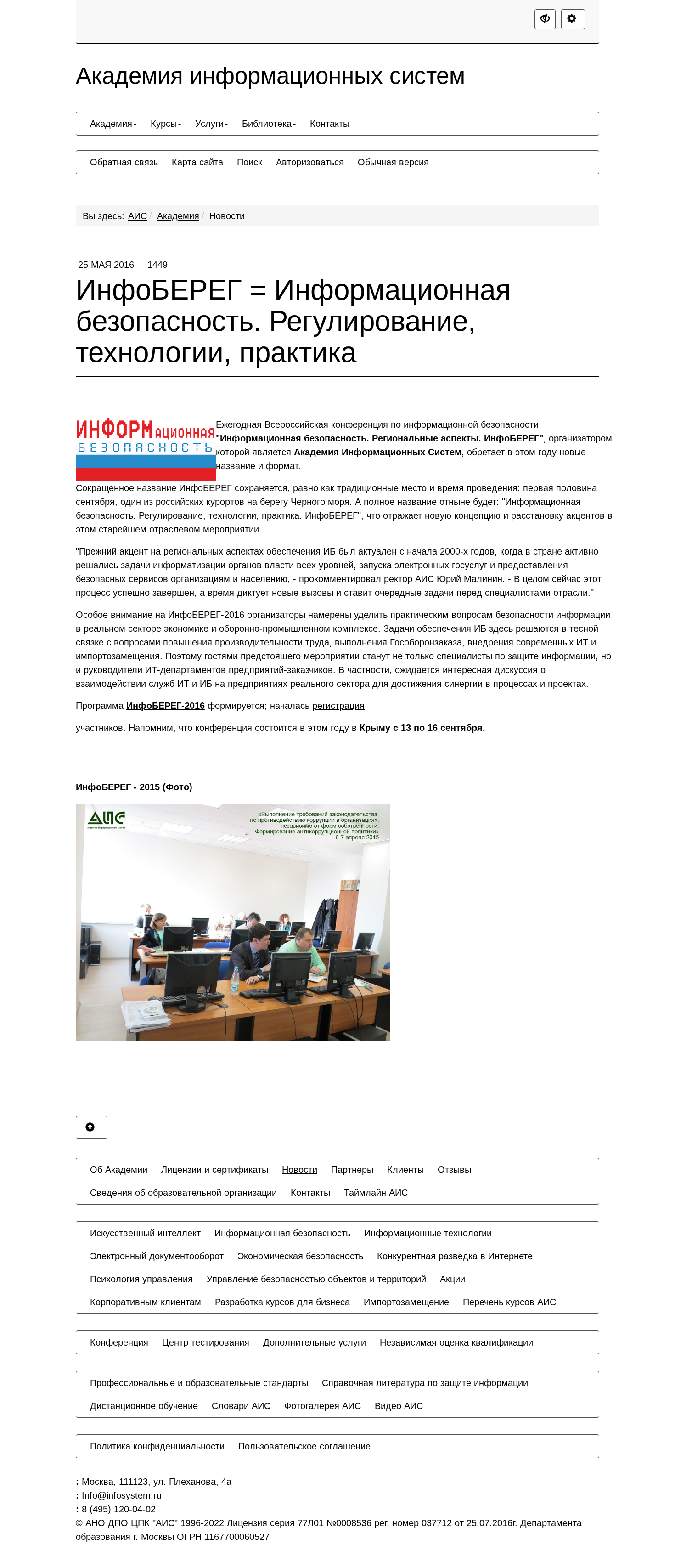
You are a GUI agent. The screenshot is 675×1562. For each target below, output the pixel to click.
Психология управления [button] (141, 1279)
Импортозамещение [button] (406, 1302)
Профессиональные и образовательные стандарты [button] (199, 1383)
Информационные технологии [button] (428, 1233)
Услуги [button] (209, 124)
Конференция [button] (119, 1342)
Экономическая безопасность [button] (300, 1256)
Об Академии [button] (118, 1170)
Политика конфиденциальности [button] (157, 1446)
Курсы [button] (164, 124)
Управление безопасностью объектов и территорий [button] (316, 1279)
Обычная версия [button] (393, 162)
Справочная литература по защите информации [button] (425, 1383)
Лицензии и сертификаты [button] (214, 1170)
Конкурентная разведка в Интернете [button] (455, 1256)
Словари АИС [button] (241, 1406)
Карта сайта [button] (197, 162)
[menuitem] (113, 123)
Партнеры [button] (352, 1170)
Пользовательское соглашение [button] (304, 1446)
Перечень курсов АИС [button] (509, 1302)
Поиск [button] (249, 162)
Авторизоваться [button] (310, 162)
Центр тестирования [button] (205, 1342)
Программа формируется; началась (220, 706)
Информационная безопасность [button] (282, 1233)
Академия (178, 216)
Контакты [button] (329, 124)
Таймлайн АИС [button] (376, 1193)
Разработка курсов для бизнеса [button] (282, 1302)
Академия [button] (111, 124)
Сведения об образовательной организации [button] (183, 1193)
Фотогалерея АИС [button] (322, 1406)
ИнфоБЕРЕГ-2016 (165, 706)
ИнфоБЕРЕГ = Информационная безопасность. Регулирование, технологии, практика (293, 314)
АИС (137, 216)
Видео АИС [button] (399, 1406)
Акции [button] (452, 1279)
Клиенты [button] (405, 1170)
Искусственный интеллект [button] (145, 1233)
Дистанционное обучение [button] (144, 1406)
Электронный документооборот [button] (157, 1256)
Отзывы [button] (454, 1170)
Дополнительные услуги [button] (314, 1342)
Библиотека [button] (267, 124)
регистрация (338, 706)
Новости (227, 216)
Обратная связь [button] (124, 162)
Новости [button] (299, 1170)
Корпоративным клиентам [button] (145, 1302)
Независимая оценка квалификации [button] (456, 1342)
